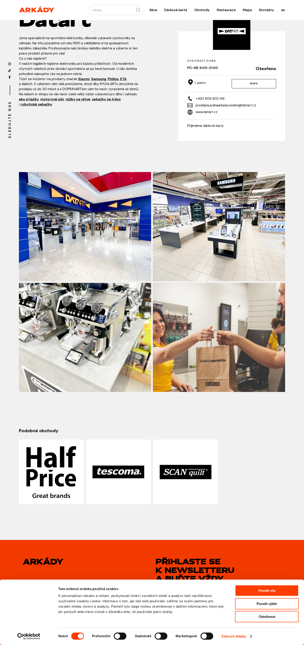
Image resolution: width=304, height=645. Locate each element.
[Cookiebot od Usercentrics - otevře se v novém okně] (28, 636)
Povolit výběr (267, 604)
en (283, 10)
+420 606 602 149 (210, 98)
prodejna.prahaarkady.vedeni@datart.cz (226, 105)
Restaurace (226, 10)
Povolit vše (267, 590)
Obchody (202, 10)
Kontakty (266, 10)
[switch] (120, 636)
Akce (153, 10)
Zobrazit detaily (233, 636)
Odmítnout (267, 617)
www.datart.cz (207, 112)
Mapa (247, 10)
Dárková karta (175, 10)
